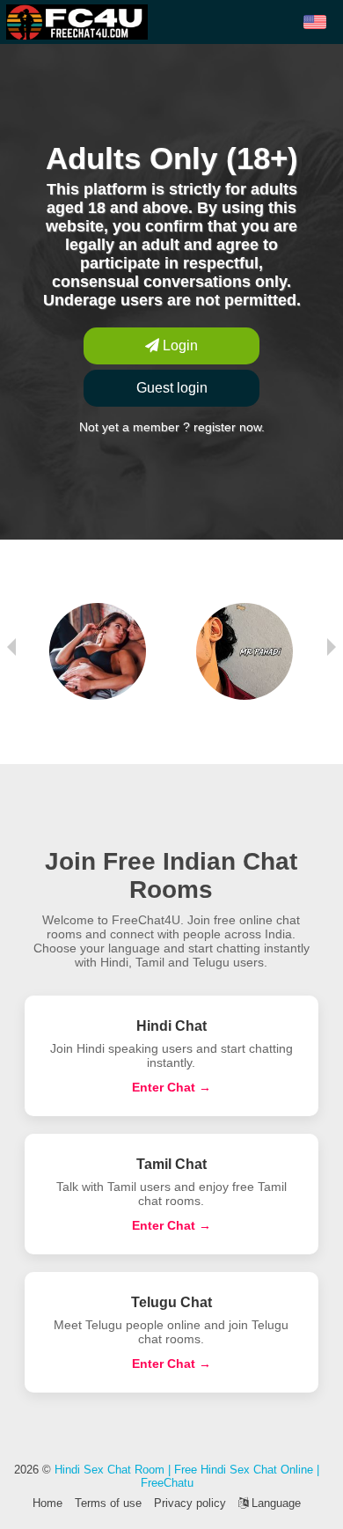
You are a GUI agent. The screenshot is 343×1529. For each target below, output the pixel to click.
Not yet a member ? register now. (172, 427)
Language (274, 1503)
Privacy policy (190, 1503)
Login (178, 345)
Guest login (172, 387)
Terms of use (108, 1503)
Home (47, 1503)
